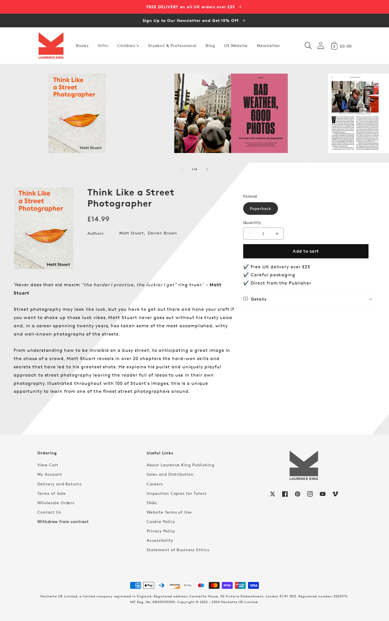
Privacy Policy (161, 530)
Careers (155, 483)
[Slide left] (182, 169)
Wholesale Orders (55, 502)
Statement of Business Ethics (178, 549)
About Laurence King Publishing (180, 464)
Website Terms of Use (169, 512)
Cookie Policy (161, 521)
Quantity (252, 222)
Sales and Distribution (170, 474)
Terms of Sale (51, 493)
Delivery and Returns (59, 483)
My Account (49, 474)
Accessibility (160, 540)
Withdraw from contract (63, 521)
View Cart (47, 464)
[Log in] (320, 45)
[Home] (51, 45)
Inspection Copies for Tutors (176, 493)
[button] (308, 45)
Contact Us (49, 512)
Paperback (260, 208)
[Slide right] (207, 169)
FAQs (152, 502)
